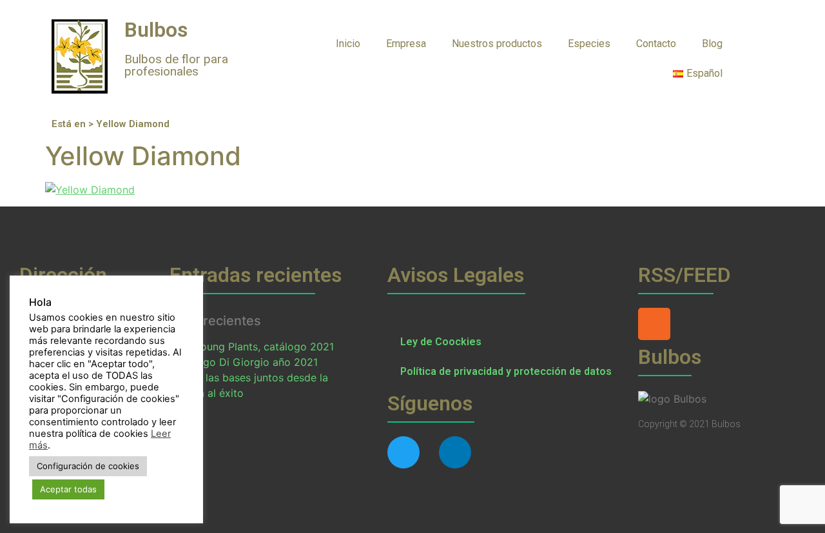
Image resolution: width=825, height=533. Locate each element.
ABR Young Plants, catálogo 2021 (252, 346)
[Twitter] (403, 452)
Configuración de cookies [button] (88, 466)
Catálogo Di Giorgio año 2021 (244, 362)
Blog (712, 43)
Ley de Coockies (440, 342)
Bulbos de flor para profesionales (176, 65)
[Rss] (654, 324)
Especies (589, 43)
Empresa (406, 43)
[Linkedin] (455, 452)
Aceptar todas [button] (68, 489)
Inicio (348, 43)
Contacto (656, 43)
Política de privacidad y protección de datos (506, 371)
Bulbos (156, 29)
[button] (761, 43)
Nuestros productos (497, 43)
